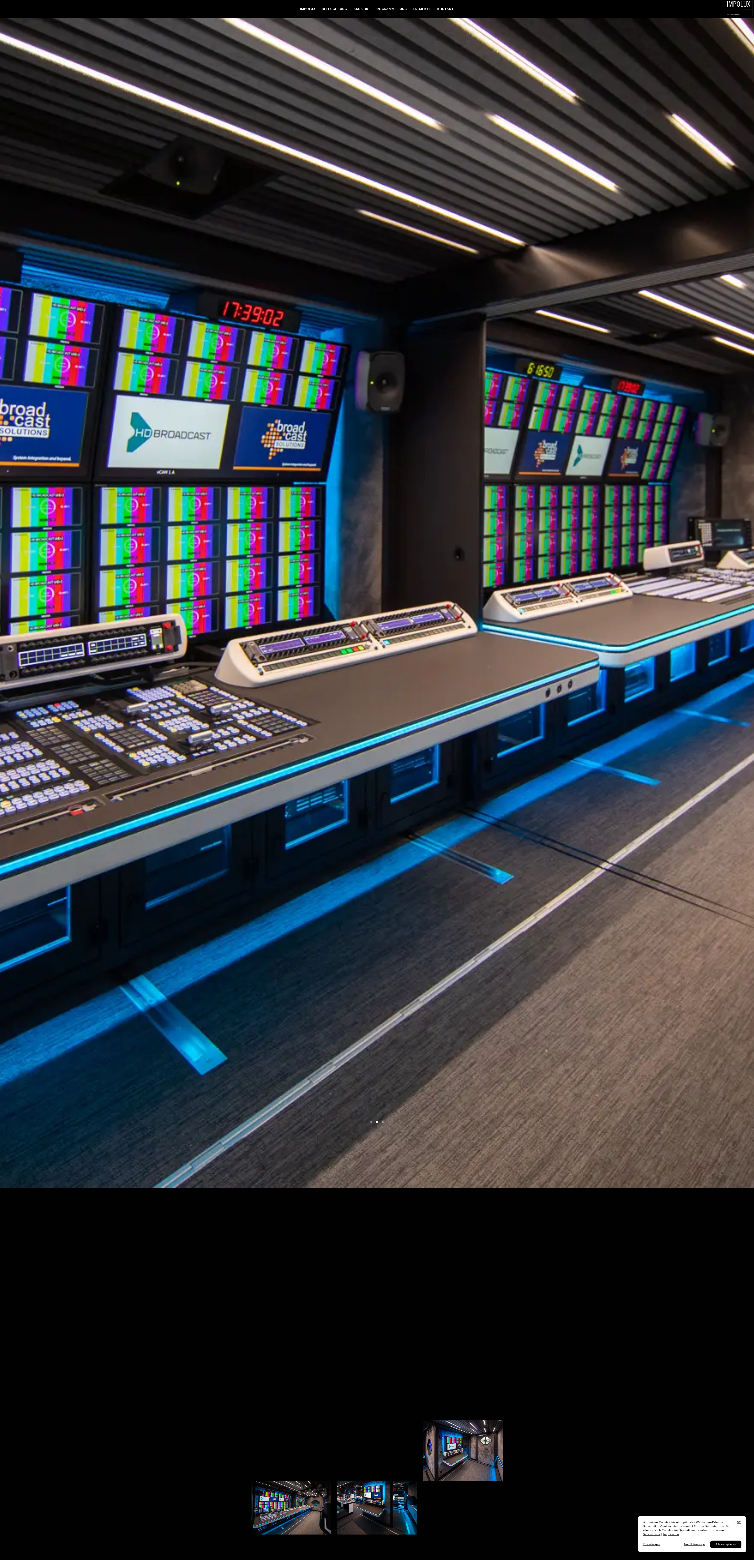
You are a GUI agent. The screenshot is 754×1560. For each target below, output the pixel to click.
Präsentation (311, 1280)
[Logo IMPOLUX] (738, 9)
